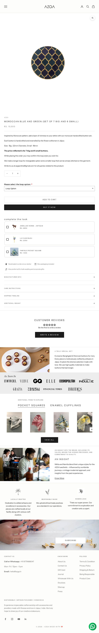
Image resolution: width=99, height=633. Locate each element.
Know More (59, 478)
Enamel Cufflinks (65, 405)
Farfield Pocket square (31, 250)
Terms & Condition (87, 561)
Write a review (49, 335)
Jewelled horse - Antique (31, 226)
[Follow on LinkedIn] (25, 619)
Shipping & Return (87, 570)
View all (50, 440)
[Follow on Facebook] (5, 619)
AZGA (6, 117)
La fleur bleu (26, 238)
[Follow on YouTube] (19, 619)
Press (60, 591)
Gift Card (61, 570)
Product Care (85, 578)
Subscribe (70, 540)
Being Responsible (87, 574)
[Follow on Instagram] (12, 619)
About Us (61, 561)
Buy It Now (49, 207)
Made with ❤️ (56, 627)
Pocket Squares (31, 405)
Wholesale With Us (65, 578)
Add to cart (49, 199)
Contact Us (62, 566)
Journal (61, 574)
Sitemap (61, 587)
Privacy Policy (85, 566)
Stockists (61, 583)
